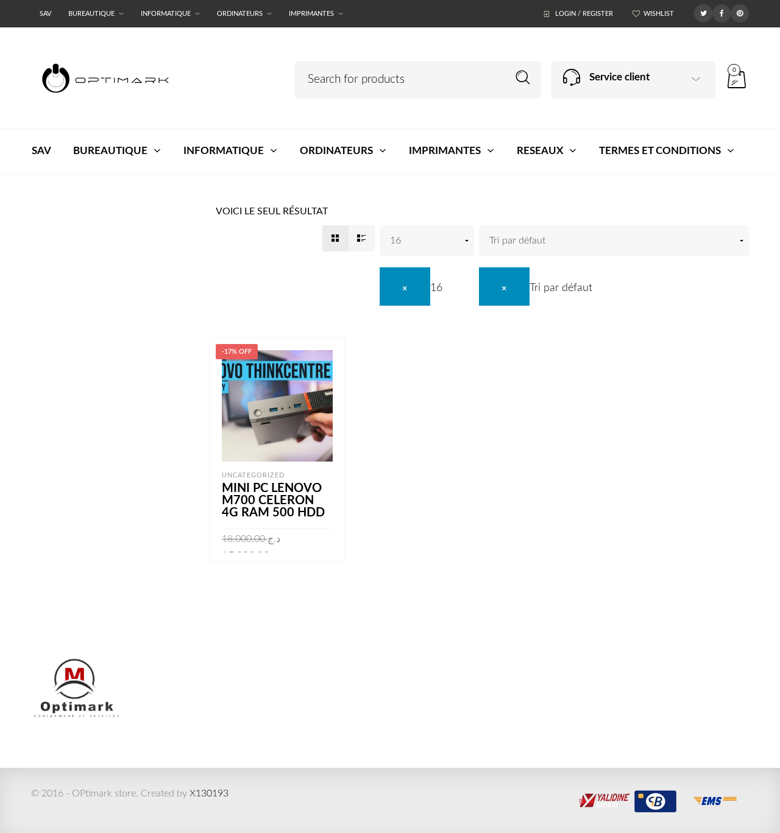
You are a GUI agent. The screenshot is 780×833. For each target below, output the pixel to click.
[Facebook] (721, 12)
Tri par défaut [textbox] (561, 288)
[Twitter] (703, 12)
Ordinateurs (240, 13)
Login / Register (584, 13)
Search (523, 77)
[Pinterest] (740, 12)
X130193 (209, 793)
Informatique (166, 13)
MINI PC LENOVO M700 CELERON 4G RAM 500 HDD (273, 500)
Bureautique (91, 13)
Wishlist (659, 13)
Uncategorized (253, 475)
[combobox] (411, 288)
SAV (45, 13)
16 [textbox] (436, 288)
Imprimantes (311, 13)
